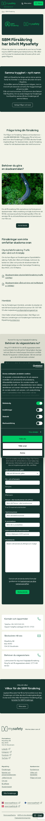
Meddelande (10, 540)
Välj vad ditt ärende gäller (14, 470)
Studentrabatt (7, 787)
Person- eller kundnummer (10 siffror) (19, 500)
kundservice (15, 320)
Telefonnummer (11, 512)
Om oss (4, 781)
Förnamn (8, 487)
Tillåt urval (22, 446)
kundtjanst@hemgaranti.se (27, 310)
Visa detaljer (33, 432)
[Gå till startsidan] (9, 3)
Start (3, 11)
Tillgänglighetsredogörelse (22, 818)
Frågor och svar (35, 778)
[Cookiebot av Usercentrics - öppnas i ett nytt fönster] (32, 366)
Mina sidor (26, 137)
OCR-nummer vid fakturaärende (17, 531)
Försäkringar (6, 769)
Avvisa (22, 453)
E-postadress (10, 521)
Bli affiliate (5, 784)
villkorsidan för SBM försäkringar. (27, 699)
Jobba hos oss (7, 778)
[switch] (39, 410)
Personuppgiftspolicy (9, 815)
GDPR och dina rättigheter (25, 815)
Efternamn (9, 495)
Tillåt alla (22, 439)
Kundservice (34, 769)
